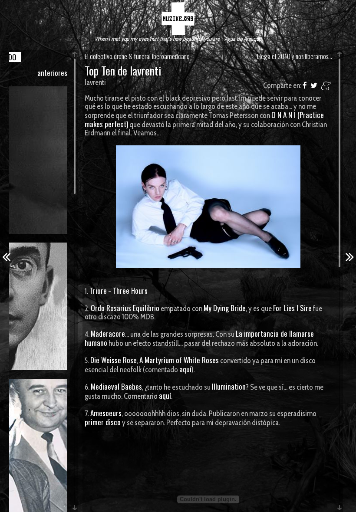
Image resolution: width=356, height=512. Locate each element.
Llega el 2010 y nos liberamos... (294, 56)
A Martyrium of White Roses (179, 359)
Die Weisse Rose (113, 359)
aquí (185, 369)
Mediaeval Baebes (116, 386)
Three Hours (130, 290)
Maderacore (108, 333)
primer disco (103, 422)
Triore (98, 290)
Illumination (229, 386)
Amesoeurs (106, 412)
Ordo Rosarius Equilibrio (125, 307)
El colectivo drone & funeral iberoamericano (137, 56)
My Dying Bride (225, 307)
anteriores (52, 72)
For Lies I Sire (292, 307)
